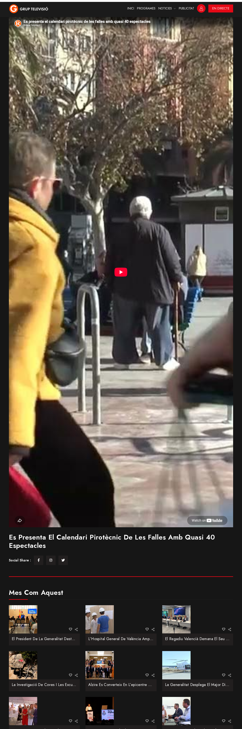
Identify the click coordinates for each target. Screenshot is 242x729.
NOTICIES (165, 8)
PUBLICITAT (186, 8)
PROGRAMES (146, 8)
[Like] (70, 629)
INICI (130, 8)
